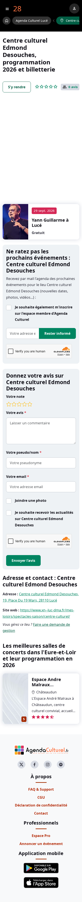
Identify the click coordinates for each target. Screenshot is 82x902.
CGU (41, 797)
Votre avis (15, 412)
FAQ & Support (41, 789)
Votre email (16, 476)
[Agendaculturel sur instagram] (48, 764)
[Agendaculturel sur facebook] (34, 764)
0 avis (73, 87)
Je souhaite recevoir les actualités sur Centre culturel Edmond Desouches (44, 518)
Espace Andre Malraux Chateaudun (46, 684)
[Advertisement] (41, 153)
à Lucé (50, 222)
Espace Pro (41, 835)
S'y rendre (16, 87)
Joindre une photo (30, 500)
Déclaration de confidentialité (41, 805)
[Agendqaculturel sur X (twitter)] (21, 764)
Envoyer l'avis (23, 560)
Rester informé (57, 333)
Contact (41, 813)
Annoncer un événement (41, 843)
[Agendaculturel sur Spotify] (61, 764)
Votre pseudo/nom (23, 452)
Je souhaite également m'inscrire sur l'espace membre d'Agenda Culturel (43, 313)
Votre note (15, 396)
